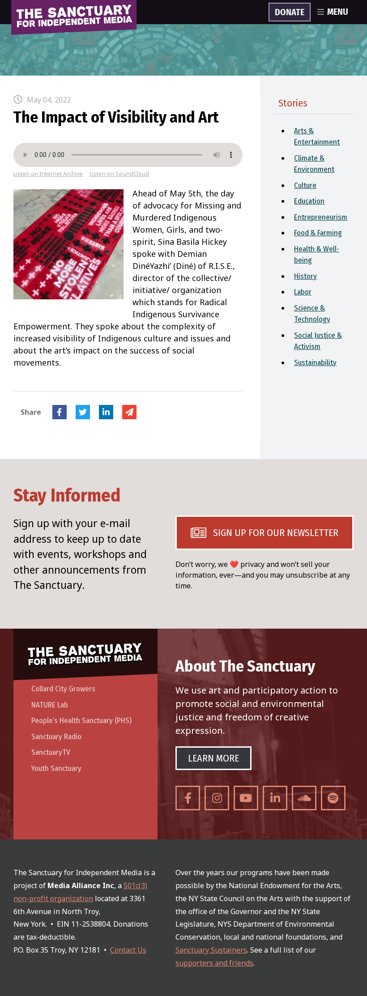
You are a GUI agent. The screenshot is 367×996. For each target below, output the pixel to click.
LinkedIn (106, 412)
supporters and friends (214, 963)
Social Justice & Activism (318, 341)
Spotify (333, 798)
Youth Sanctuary (56, 768)
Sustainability (315, 362)
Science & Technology (312, 313)
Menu (337, 12)
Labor (303, 292)
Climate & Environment (314, 164)
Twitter (83, 412)
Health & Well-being (316, 254)
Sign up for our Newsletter (275, 533)
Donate (289, 12)
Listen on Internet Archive (48, 174)
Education (309, 201)
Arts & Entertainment (317, 136)
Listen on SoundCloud (119, 174)
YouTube (246, 798)
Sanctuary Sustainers (211, 950)
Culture (305, 185)
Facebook (59, 412)
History (305, 276)
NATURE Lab (49, 705)
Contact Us (128, 950)
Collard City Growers (63, 689)
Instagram (217, 798)
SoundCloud (304, 798)
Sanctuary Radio (56, 736)
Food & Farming (318, 233)
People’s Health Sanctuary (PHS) (81, 720)
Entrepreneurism (320, 217)
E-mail (129, 412)
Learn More (213, 758)
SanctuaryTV (50, 752)
